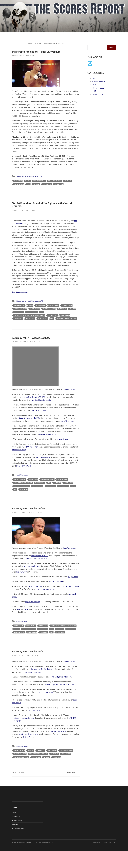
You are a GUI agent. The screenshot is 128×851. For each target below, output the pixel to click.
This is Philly (28, 737)
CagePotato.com (69, 389)
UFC (41, 176)
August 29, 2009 (18, 512)
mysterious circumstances (23, 718)
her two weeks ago (32, 566)
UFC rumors (24, 489)
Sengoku (47, 757)
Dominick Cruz (67, 305)
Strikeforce (58, 184)
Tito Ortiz (43, 632)
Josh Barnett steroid (21, 757)
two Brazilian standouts (41, 400)
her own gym (21, 572)
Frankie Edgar (35, 308)
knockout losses (34, 710)
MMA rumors (68, 482)
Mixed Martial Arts (33, 176)
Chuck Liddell (43, 625)
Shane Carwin (65, 315)
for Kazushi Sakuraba (40, 410)
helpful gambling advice (28, 734)
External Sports (21, 176)
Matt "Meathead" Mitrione (23, 482)
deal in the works (56, 581)
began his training (32, 602)
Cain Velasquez (53, 305)
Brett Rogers (18, 625)
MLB (94, 91)
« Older (18, 773)
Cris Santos (18, 181)
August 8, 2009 (18, 655)
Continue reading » (20, 292)
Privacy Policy (17, 820)
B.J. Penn (30, 305)
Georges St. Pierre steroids (38, 754)
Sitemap (15, 824)
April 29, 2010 (17, 210)
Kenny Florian (18, 312)
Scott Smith (47, 184)
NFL (94, 78)
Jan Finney (67, 181)
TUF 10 (73, 486)
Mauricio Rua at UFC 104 (34, 397)
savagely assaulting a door (50, 434)
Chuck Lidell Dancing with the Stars (63, 625)
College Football (98, 81)
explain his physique (44, 692)
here (18, 609)
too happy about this (32, 672)
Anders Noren (106, 843)
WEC (51, 318)
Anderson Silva (19, 305)
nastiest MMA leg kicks (21, 486)
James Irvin (54, 754)
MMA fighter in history (61, 677)
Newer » (73, 773)
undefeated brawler (39, 555)
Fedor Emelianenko (54, 181)
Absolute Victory (19, 450)
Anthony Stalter (36, 341)
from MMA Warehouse (26, 466)
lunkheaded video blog (45, 589)
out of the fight (66, 421)
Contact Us (16, 816)
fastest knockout (35, 586)
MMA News (57, 482)
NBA (94, 85)
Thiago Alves (29, 318)
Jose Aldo (72, 308)
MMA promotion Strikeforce (42, 669)
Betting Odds (97, 94)
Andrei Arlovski (19, 750)
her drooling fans (43, 457)
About (14, 812)
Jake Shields (62, 308)
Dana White (40, 750)
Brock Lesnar (40, 305)
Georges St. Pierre (49, 308)
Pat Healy (36, 184)
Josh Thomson (19, 184)
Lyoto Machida (32, 312)
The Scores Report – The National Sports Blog (35, 843)
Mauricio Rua (39, 482)
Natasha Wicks (38, 486)
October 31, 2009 (19, 341)
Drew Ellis (29, 55)
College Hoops (98, 88)
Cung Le (27, 181)
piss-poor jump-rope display (37, 558)
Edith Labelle (52, 750)
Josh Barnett (66, 754)
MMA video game (32, 447)
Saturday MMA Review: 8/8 (27, 651)
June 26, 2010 (17, 55)
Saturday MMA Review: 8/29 (28, 508)
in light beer (73, 577)
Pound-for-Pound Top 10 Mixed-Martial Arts (29, 315)
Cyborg (16, 629)
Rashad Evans (52, 315)
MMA (28, 184)
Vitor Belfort (42, 318)
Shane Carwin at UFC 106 (29, 418)
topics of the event (58, 731)
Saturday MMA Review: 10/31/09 (31, 337)
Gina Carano (42, 629)
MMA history (62, 439)
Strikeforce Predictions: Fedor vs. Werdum (36, 51)
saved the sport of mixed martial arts (59, 684)
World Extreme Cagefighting (66, 318)
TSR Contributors (18, 829)
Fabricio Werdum (39, 181)
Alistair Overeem (19, 479)
